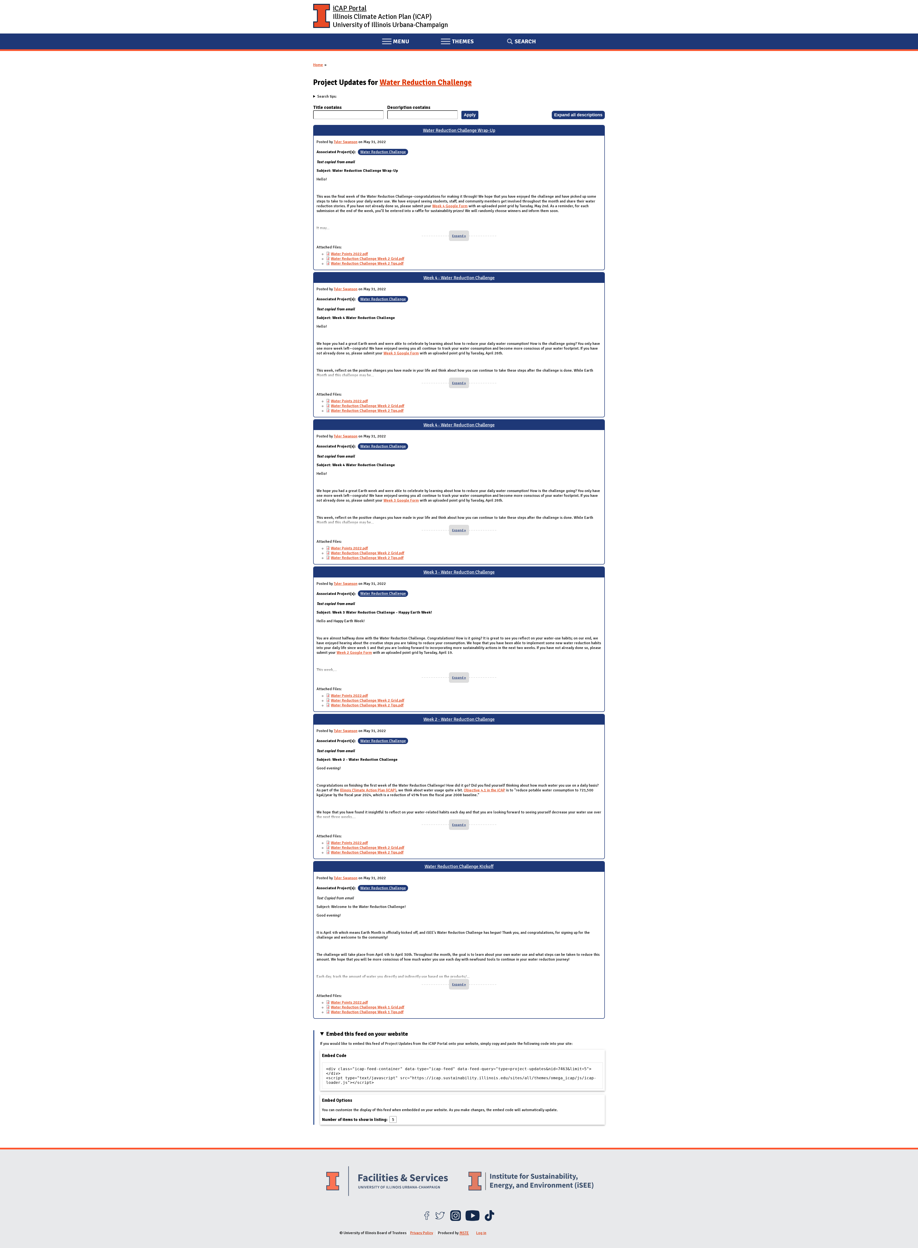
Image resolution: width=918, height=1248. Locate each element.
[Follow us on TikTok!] (489, 1219)
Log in (481, 1233)
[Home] (321, 17)
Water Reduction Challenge (426, 82)
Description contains (408, 107)
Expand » (459, 236)
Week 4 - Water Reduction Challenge (459, 278)
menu (395, 42)
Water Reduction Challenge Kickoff (459, 866)
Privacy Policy (421, 1233)
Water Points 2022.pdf (349, 254)
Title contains (327, 107)
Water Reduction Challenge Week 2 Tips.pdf (367, 263)
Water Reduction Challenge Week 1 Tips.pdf (367, 1012)
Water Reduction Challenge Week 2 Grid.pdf (367, 258)
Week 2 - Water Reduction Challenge (459, 719)
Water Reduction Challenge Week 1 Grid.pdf (367, 1007)
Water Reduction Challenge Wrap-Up (459, 130)
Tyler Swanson (345, 142)
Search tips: (327, 96)
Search (525, 41)
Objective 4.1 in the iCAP (484, 790)
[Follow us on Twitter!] (440, 1219)
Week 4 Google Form (450, 206)
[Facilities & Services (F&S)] (387, 1182)
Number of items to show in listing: (355, 1119)
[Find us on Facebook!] (426, 1219)
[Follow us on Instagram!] (455, 1219)
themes (457, 42)
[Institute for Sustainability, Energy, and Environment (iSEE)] (531, 1181)
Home (318, 64)
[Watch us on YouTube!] (472, 1219)
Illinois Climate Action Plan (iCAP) (368, 790)
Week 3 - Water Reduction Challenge (459, 572)
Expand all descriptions (578, 114)
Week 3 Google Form (401, 353)
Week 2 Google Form (354, 652)
